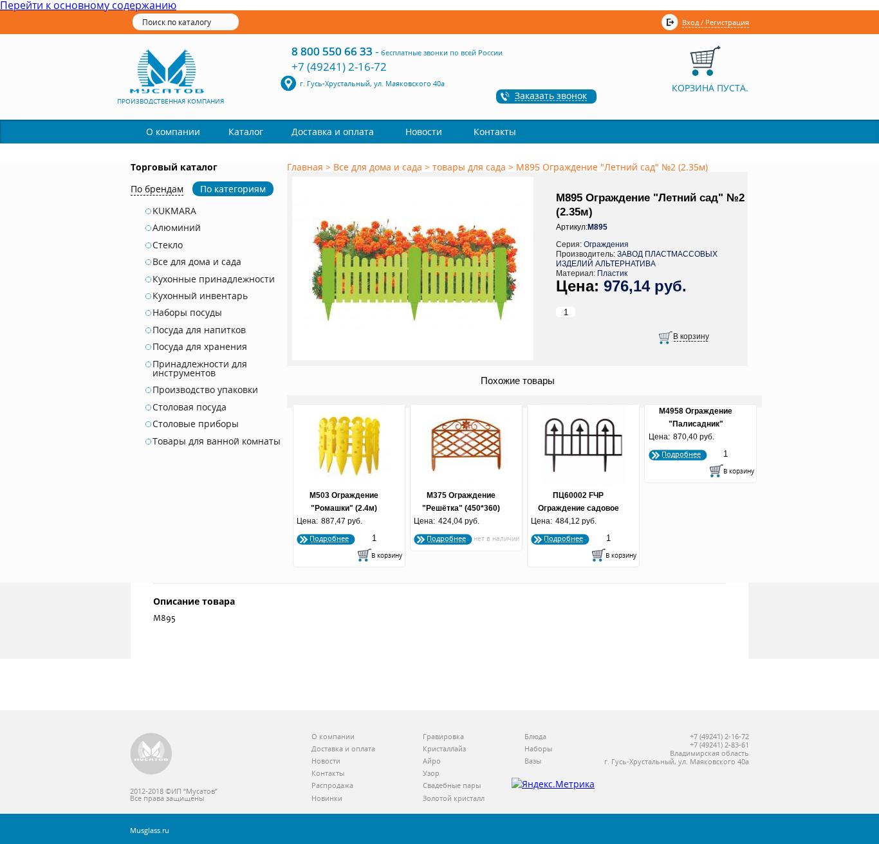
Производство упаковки (205, 389)
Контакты (495, 131)
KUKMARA (174, 211)
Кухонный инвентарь (200, 295)
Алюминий (177, 227)
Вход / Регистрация (715, 22)
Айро (432, 761)
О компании (173, 131)
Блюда (535, 737)
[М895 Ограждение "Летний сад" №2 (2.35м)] (415, 361)
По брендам (157, 189)
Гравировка (443, 737)
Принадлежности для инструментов (200, 369)
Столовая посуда (190, 407)
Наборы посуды (187, 312)
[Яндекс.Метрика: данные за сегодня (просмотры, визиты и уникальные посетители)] (553, 784)
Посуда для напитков (199, 330)
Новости (423, 131)
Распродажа (332, 786)
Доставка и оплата (332, 131)
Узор (431, 773)
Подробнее (329, 538)
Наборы (538, 749)
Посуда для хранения (200, 346)
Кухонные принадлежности (214, 279)
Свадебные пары (452, 786)
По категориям (233, 189)
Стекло (168, 245)
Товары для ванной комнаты (217, 441)
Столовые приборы (196, 423)
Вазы (532, 761)
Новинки (326, 798)
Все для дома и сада (197, 261)
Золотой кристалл (454, 798)
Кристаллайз (444, 749)
